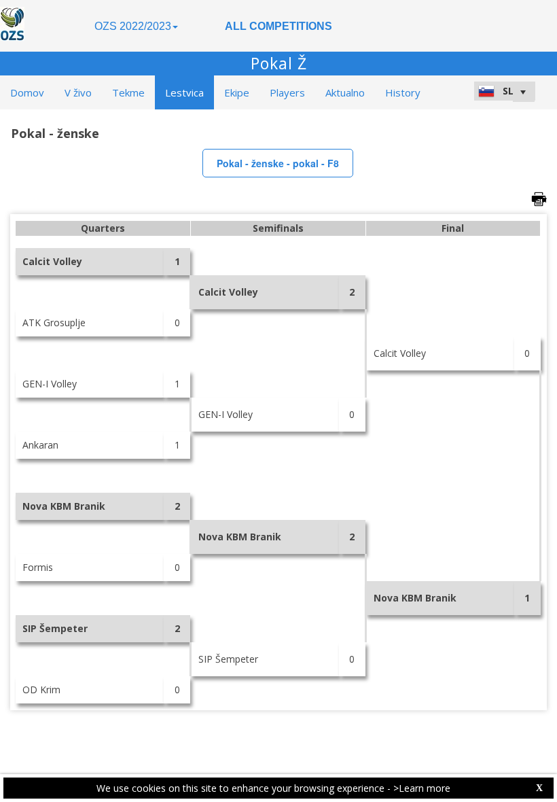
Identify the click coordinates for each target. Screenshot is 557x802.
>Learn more (421, 788)
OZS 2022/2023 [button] (132, 26)
